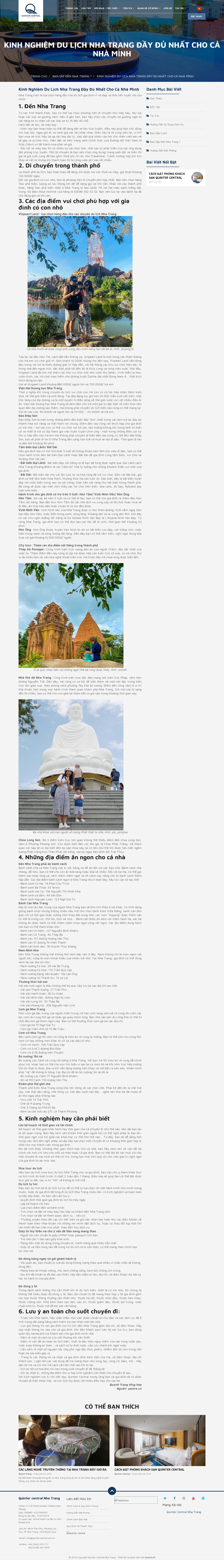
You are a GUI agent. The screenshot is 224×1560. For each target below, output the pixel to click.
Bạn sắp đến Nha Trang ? (164, 141)
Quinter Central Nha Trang (184, 1512)
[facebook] (174, 1498)
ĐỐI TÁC (154, 107)
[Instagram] (183, 1498)
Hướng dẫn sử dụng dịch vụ (166, 124)
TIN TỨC (180, 8)
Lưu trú (86, 8)
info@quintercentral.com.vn (40, 1538)
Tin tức (154, 115)
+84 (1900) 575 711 (38, 1544)
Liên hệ (167, 8)
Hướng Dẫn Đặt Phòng (162, 150)
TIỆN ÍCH (128, 8)
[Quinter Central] (76, 1532)
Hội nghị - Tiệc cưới (106, 8)
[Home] (31, 11)
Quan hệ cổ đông (148, 8)
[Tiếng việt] (200, 8)
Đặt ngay (196, 16)
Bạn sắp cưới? (158, 133)
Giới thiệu (155, 98)
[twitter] (165, 1498)
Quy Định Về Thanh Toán (80, 1526)
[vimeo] (203, 1498)
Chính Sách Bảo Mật (77, 1519)
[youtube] (193, 1498)
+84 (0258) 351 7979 (39, 1547)
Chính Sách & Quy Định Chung (82, 1506)
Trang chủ (71, 8)
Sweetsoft (150, 1557)
